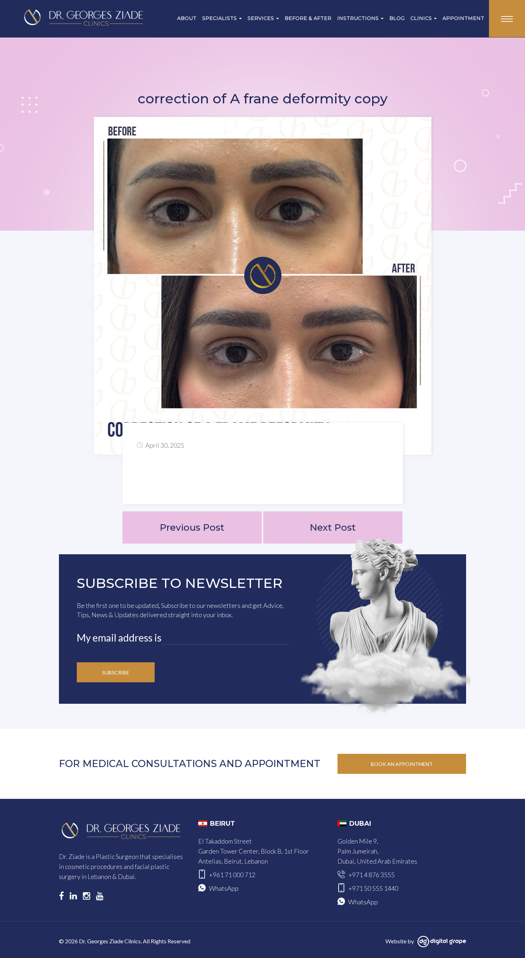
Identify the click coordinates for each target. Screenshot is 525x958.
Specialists (220, 18)
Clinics (421, 18)
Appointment (463, 18)
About (186, 18)
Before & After (308, 18)
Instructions (358, 18)
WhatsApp (224, 888)
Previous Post (192, 527)
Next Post (333, 527)
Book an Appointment (402, 764)
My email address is (119, 638)
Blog (397, 18)
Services (261, 18)
